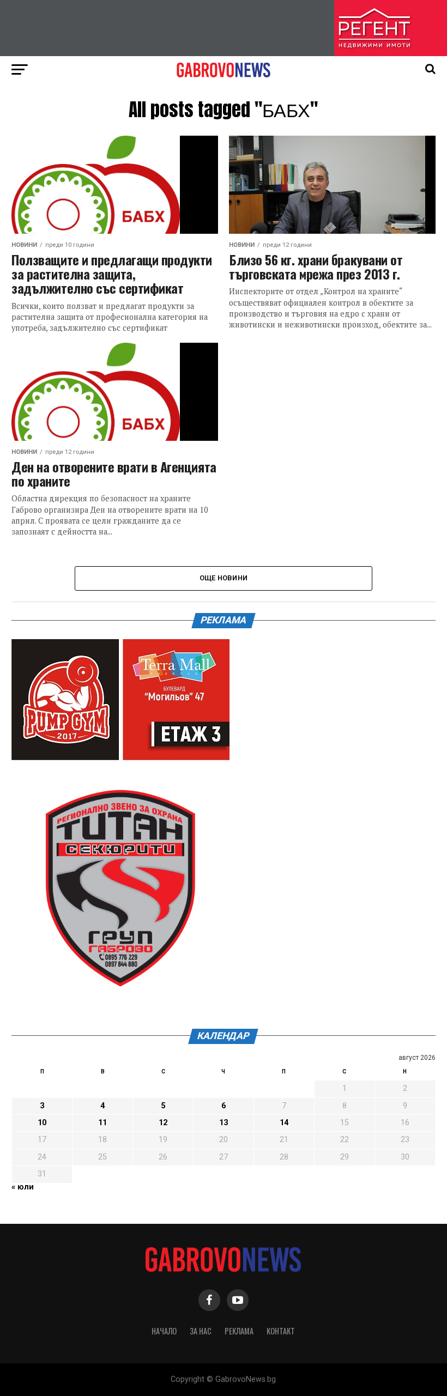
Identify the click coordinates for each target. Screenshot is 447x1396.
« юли (22, 1187)
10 (42, 1122)
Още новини (224, 578)
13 (223, 1122)
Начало (164, 1331)
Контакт (281, 1331)
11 (102, 1122)
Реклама (239, 1331)
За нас (201, 1331)
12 (163, 1122)
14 (284, 1122)
